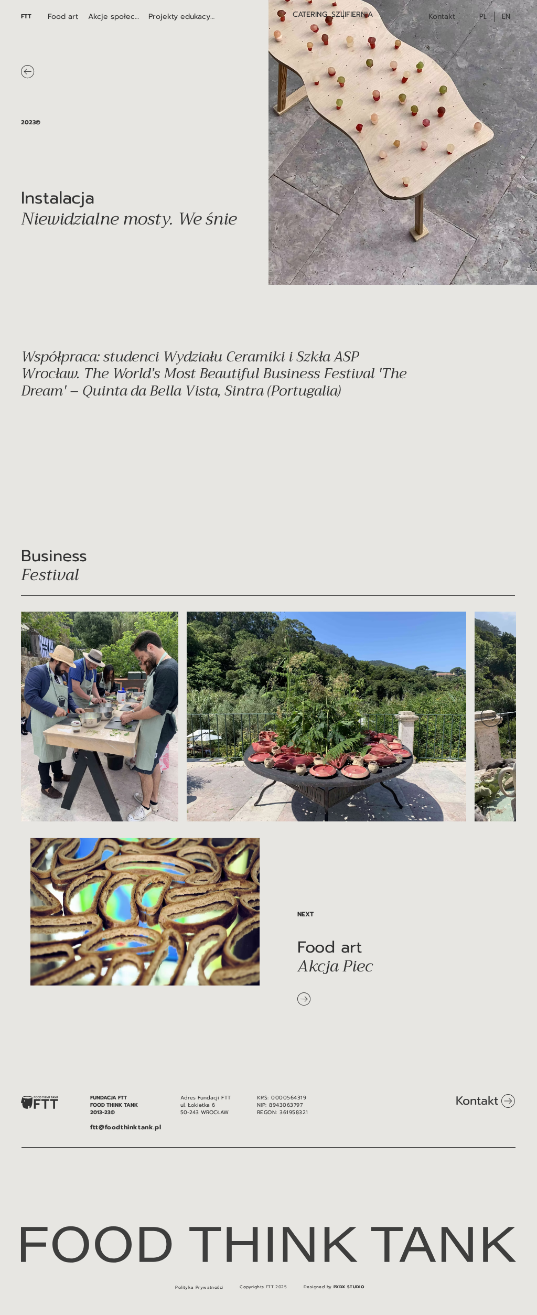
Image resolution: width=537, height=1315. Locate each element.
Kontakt (477, 1100)
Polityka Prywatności (199, 1287)
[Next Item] (491, 716)
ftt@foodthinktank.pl (125, 1127)
